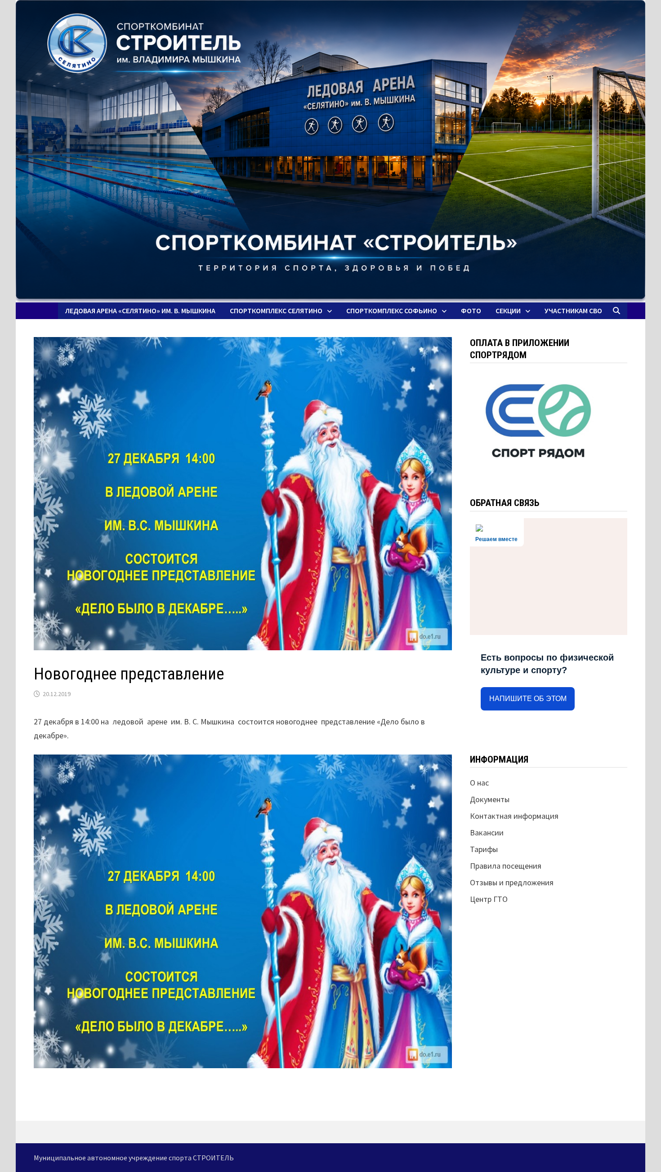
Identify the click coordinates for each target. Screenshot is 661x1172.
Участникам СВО (573, 310)
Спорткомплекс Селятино (276, 310)
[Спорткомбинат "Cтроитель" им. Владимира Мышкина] (330, 151)
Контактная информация (514, 816)
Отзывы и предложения (512, 882)
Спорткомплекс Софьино (391, 310)
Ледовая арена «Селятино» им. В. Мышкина (140, 310)
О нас (479, 782)
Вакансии (487, 832)
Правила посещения (505, 866)
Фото (471, 310)
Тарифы (484, 849)
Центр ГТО (489, 899)
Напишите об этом (528, 698)
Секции (508, 310)
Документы (489, 799)
